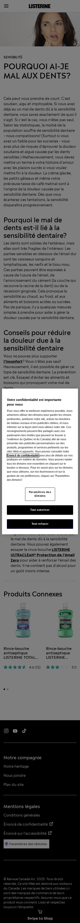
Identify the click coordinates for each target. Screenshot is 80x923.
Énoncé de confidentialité (23, 455)
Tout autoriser (40, 510)
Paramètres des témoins (40, 494)
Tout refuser (40, 524)
